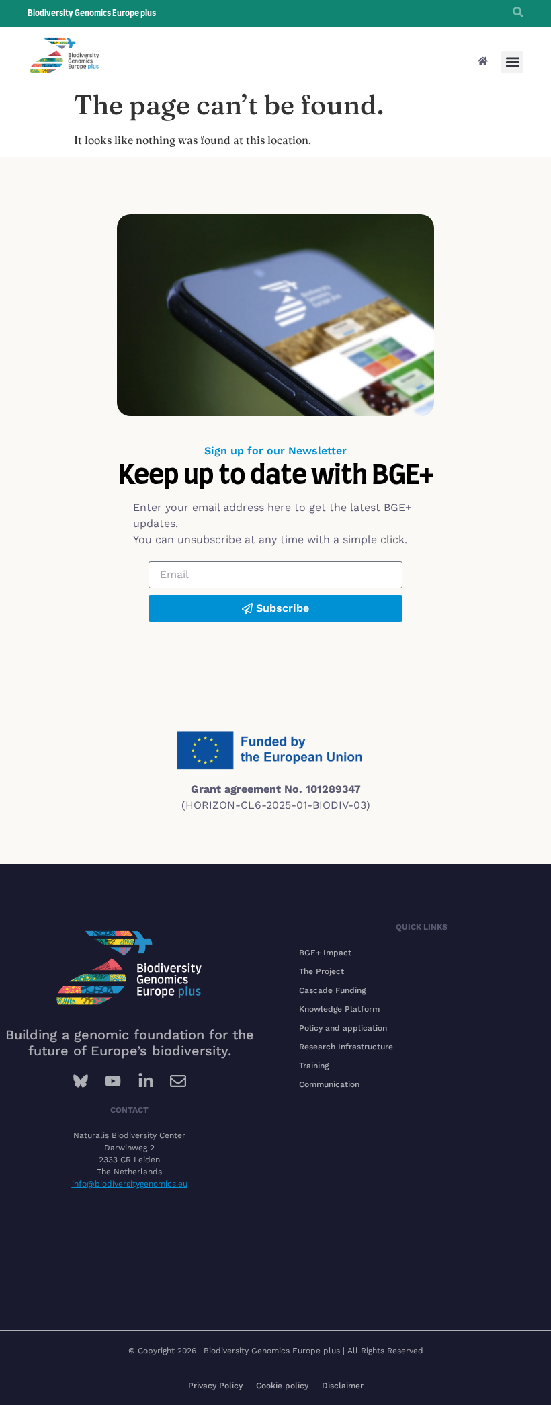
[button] (512, 62)
